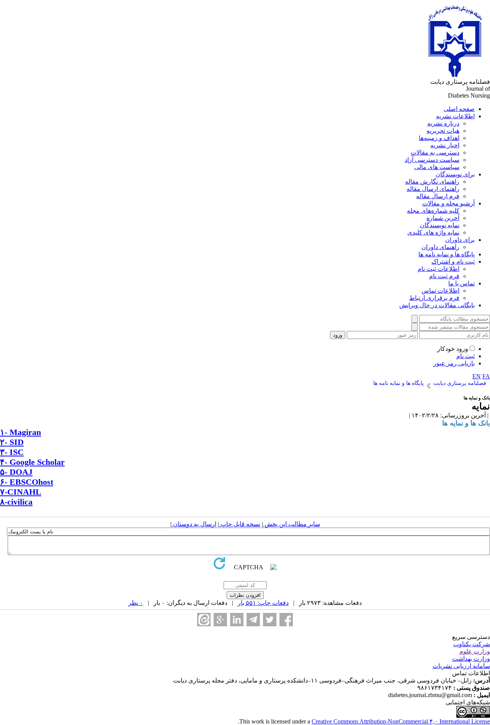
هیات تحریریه (442, 130)
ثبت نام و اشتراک (453, 261)
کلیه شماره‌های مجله (433, 210)
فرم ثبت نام (444, 276)
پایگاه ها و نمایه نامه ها (446, 254)
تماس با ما (461, 283)
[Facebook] (286, 619)
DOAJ (21, 472)
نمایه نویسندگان (439, 225)
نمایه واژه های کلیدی (433, 232)
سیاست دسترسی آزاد (432, 159)
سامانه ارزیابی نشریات (461, 666)
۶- (3, 482)
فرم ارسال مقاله (437, 196)
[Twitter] (269, 619)
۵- (5, 472)
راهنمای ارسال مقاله (433, 189)
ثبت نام (465, 356)
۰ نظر (135, 603)
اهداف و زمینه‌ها (439, 138)
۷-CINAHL (20, 492)
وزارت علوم (474, 651)
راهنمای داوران (440, 247)
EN (476, 376)
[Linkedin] (236, 619)
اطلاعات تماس (440, 290)
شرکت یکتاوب (471, 644)
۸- (3, 502)
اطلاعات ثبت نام (438, 269)
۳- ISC (12, 452)
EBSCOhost (30, 482)
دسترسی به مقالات (435, 152)
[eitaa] (204, 619)
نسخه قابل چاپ (239, 524)
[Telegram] (253, 619)
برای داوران (460, 239)
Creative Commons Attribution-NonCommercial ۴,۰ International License (401, 721)
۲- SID (12, 442)
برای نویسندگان (455, 174)
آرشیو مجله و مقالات (448, 203)
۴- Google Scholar (32, 462)
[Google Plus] (220, 619)
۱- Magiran (20, 432)
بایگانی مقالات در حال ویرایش (437, 305)
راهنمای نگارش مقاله (432, 181)
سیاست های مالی (436, 167)
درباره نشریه (443, 123)
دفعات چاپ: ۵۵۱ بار (263, 603)
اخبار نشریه (444, 145)
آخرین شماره (442, 218)
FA (486, 376)
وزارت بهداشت (471, 658)
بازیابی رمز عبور (454, 363)
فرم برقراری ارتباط (434, 298)
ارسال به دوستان (194, 524)
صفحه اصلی (459, 109)
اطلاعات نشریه (455, 116)
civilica (20, 502)
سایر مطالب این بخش (291, 524)
